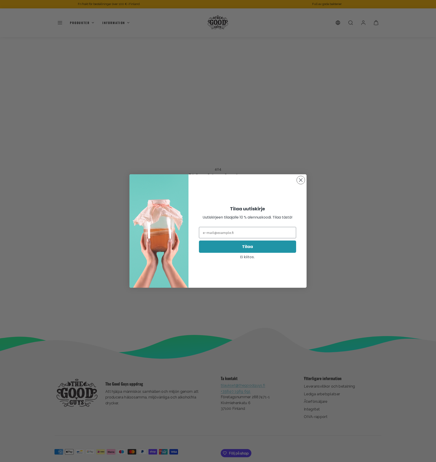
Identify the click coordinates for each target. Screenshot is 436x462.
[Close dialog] (301, 180)
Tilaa (247, 246)
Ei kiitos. (247, 257)
